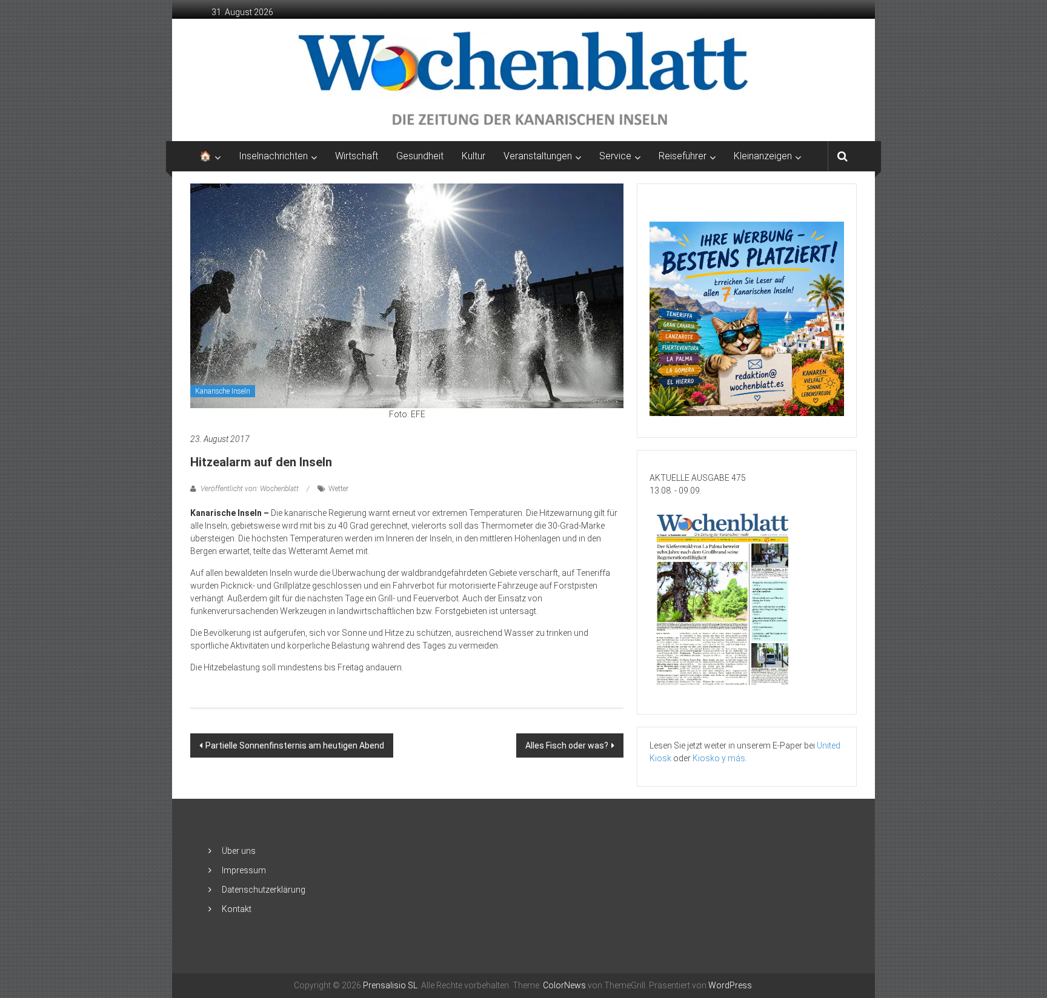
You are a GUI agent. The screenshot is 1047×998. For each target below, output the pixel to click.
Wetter (338, 488)
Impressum (244, 870)
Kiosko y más (719, 758)
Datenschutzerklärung (263, 889)
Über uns (239, 851)
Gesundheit (420, 156)
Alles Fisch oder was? (566, 745)
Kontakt (236, 909)
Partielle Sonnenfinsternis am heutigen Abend (294, 745)
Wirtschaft (356, 156)
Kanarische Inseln (222, 391)
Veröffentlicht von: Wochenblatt (250, 488)
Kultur (473, 156)
